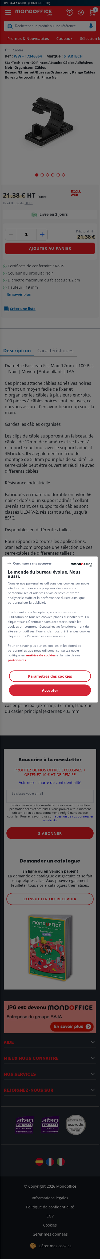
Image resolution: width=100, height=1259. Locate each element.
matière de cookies (41, 655)
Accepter (50, 690)
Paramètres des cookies (50, 676)
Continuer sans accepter (32, 563)
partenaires (17, 660)
